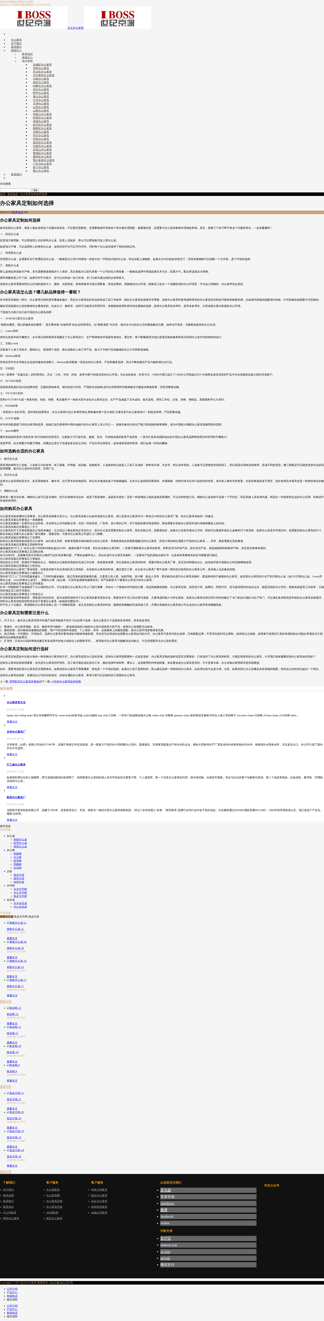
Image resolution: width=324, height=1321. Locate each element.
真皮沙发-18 (14, 1156)
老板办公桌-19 (15, 967)
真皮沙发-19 (14, 1137)
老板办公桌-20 (15, 948)
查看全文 (12, 721)
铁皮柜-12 (12, 1014)
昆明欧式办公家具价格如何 (25, 681)
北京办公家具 (7, 1)
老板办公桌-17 (15, 986)
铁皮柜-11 (12, 1033)
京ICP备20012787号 (61, 1282)
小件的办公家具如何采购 (66, 681)
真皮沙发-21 (14, 1099)
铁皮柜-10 (12, 1052)
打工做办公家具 (16, 764)
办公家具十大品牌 (23, 1)
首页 (2, 194)
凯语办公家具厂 (16, 797)
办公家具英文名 (16, 702)
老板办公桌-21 (15, 929)
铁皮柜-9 (12, 1071)
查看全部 (5, 1001)
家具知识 (12, 194)
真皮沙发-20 (14, 1118)
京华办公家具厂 (16, 731)
